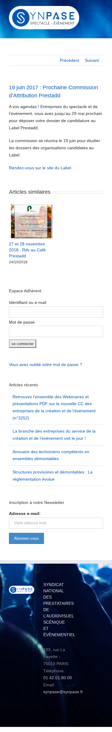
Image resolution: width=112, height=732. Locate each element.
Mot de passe (22, 322)
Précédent (69, 60)
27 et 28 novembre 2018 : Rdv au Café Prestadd (27, 250)
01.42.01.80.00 (57, 677)
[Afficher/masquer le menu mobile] (100, 10)
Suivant (92, 60)
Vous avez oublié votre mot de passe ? (45, 364)
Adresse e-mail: (25, 513)
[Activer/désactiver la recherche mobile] (90, 10)
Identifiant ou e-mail (27, 302)
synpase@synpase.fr (63, 691)
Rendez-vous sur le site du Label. (40, 167)
